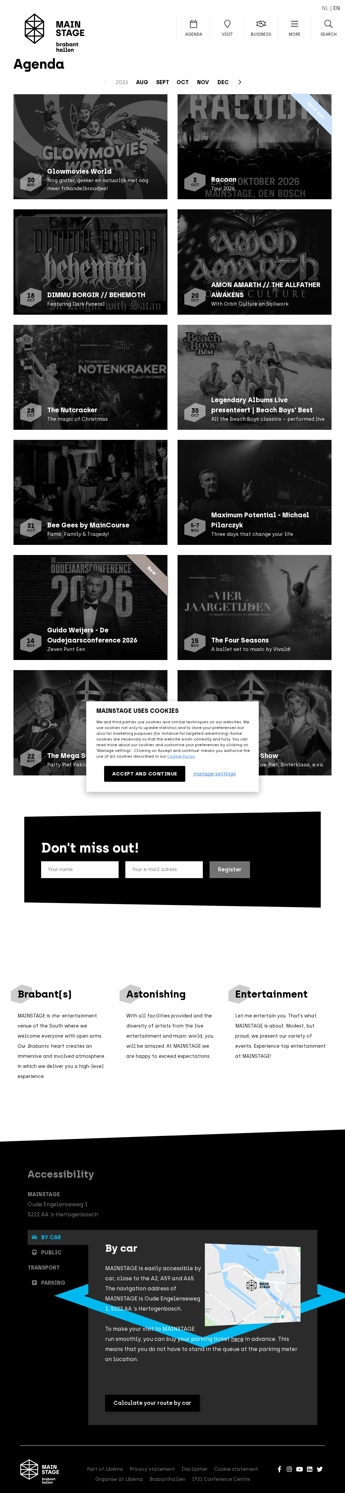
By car (51, 1237)
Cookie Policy (180, 756)
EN (336, 8)
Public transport (45, 1260)
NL (325, 8)
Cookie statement (236, 1469)
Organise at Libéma (119, 1479)
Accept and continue (144, 773)
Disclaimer (195, 1469)
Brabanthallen (167, 1479)
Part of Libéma (105, 1469)
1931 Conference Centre (221, 1479)
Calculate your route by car (152, 1403)
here (237, 1339)
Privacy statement (152, 1469)
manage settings (214, 774)
